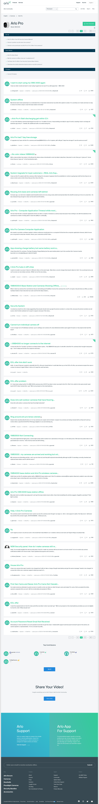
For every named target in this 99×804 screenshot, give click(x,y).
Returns (56, 786)
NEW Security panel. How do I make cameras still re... (33, 547)
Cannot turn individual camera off (24, 325)
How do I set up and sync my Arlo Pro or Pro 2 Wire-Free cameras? (24, 45)
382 (91, 31)
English (6, 16)
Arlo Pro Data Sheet (12, 55)
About (30, 775)
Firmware (7, 69)
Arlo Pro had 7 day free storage (23, 137)
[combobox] (68, 8)
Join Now (82, 8)
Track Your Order (58, 784)
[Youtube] (92, 801)
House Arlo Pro (16, 565)
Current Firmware (12, 74)
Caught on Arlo (32, 784)
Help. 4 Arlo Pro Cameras (21, 511)
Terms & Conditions (30, 801)
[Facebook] (79, 801)
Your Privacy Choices (49, 801)
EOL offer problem (18, 381)
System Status (57, 779)
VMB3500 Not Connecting (21, 436)
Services (21, 2)
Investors (31, 782)
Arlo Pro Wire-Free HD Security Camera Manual (20, 39)
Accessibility (41, 801)
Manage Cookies (60, 801)
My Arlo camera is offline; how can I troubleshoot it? (20, 58)
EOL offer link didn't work (21, 362)
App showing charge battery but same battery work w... (34, 248)
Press (30, 779)
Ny (11, 530)
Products (15, 2)
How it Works (8, 50)
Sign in (88, 8)
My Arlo (84, 2)
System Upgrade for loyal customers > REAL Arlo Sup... (34, 173)
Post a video (50, 698)
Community (56, 777)
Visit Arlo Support (21, 744)
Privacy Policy (23, 801)
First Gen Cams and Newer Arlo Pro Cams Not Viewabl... (34, 584)
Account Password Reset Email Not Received (30, 622)
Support (78, 2)
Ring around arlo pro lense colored (25, 417)
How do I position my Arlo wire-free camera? (19, 42)
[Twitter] (87, 801)
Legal (37, 801)
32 (77, 31)
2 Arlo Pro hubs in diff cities (22, 267)
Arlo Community (8, 9)
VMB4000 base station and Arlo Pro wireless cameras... (34, 473)
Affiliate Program (83, 777)
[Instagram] (83, 801)
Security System (17, 306)
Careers (31, 777)
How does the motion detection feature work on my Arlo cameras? (24, 64)
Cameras (12, 16)
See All (49, 669)
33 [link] (81, 31)
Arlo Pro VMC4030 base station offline (27, 492)
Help (93, 8)
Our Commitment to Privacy (36, 789)
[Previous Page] (70, 31)
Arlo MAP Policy (83, 775)
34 (85, 31)
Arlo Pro (28, 90)
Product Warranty (58, 789)
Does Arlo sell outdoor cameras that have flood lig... (32, 400)
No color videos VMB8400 (23, 154)
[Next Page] (94, 31)
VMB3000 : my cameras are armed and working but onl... (34, 454)
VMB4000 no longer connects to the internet (31, 344)
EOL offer (14, 603)
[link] (74, 31)
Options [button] (94, 28)
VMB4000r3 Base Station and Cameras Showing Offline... (35, 286)
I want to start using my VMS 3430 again (27, 83)
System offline (16, 100)
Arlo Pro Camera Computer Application (27, 229)
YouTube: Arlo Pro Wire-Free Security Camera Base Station (23, 61)
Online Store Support (59, 782)
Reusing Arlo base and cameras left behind (29, 192)
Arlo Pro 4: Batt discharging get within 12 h (30, 119)
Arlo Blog (31, 786)
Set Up (7, 34)
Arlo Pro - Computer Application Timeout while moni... (33, 211)
